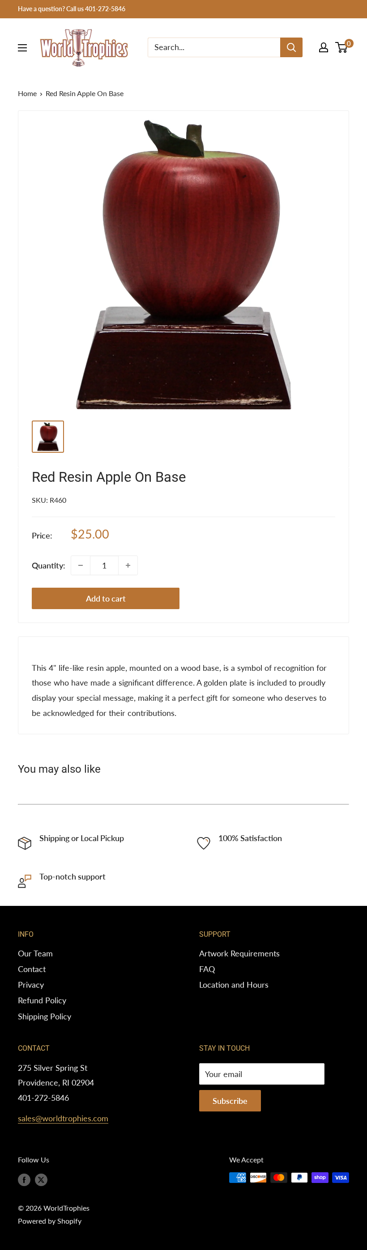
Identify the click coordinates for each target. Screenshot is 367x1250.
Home (27, 93)
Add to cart (106, 598)
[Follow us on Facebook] (24, 1179)
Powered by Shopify (49, 1220)
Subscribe (230, 1101)
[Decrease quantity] (80, 565)
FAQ (207, 969)
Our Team (35, 953)
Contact (32, 969)
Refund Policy (42, 1000)
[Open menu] (22, 47)
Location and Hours (234, 984)
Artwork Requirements (239, 953)
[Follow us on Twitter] (41, 1179)
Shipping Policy (44, 1016)
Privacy (31, 984)
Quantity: (48, 565)
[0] (341, 47)
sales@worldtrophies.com (63, 1118)
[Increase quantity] (128, 565)
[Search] (291, 47)
